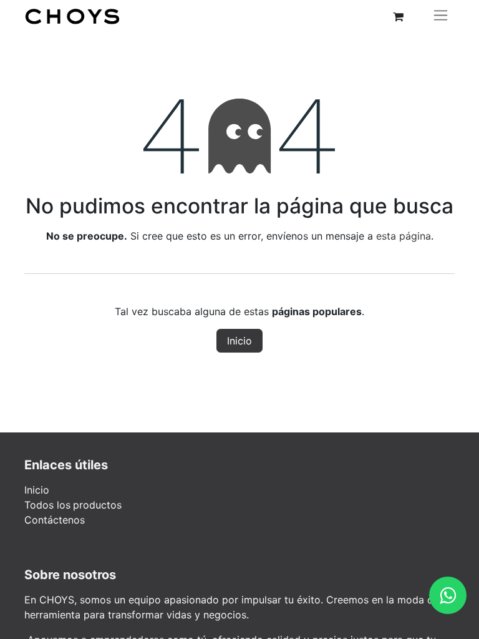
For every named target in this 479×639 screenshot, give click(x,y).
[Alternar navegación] (441, 17)
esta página (403, 236)
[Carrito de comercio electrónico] (398, 17)
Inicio (239, 340)
